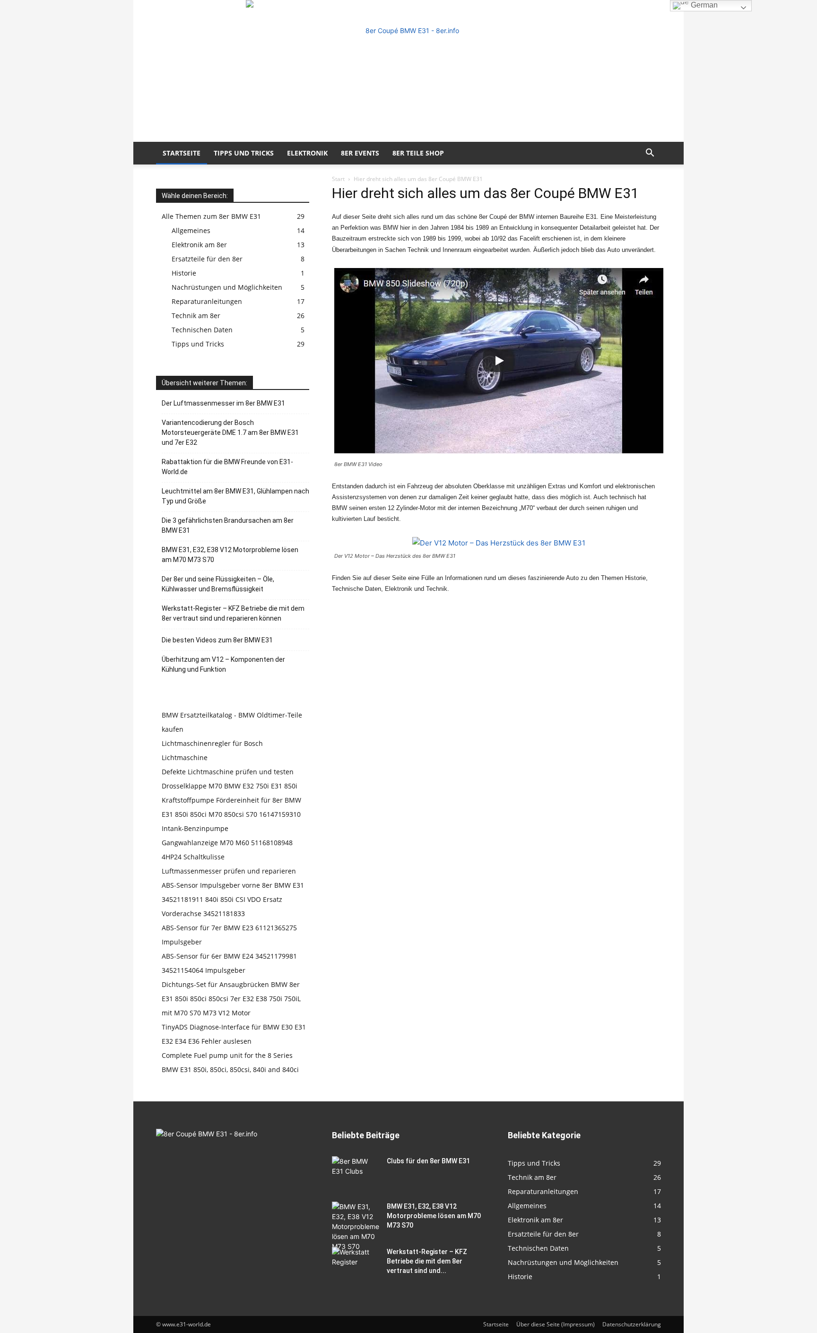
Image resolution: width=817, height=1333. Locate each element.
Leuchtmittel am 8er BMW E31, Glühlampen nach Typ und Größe (235, 496)
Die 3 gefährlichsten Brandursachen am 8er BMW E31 (228, 525)
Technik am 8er (196, 315)
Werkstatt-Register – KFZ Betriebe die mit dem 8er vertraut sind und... (427, 1261)
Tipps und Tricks (244, 152)
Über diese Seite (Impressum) (555, 1324)
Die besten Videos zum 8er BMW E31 (217, 640)
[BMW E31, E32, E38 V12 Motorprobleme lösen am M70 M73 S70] (355, 1226)
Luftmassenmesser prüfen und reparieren (229, 870)
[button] (649, 153)
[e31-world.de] (408, 71)
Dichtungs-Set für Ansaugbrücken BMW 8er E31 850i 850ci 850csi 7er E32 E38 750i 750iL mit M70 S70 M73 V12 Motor (231, 998)
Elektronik (307, 152)
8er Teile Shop (418, 152)
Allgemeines (191, 230)
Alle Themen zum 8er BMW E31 (211, 216)
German (703, 5)
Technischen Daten (202, 329)
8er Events (360, 152)
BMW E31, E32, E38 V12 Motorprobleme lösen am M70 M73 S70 (230, 554)
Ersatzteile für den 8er (207, 258)
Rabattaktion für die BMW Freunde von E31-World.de (227, 467)
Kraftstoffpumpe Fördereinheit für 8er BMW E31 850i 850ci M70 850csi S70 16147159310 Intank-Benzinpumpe (231, 814)
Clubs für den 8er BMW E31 (428, 1161)
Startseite (181, 152)
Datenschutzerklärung (631, 1324)
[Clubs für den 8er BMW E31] (355, 1172)
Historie (184, 272)
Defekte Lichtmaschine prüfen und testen (228, 771)
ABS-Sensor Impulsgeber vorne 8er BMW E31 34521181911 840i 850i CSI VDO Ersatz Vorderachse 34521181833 (233, 899)
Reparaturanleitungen (207, 301)
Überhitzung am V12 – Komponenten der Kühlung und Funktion (223, 664)
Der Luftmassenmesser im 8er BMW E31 (223, 403)
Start (338, 179)
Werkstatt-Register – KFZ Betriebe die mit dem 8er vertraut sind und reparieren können (233, 613)
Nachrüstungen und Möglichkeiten (227, 287)
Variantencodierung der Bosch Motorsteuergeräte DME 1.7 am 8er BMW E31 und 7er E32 (230, 432)
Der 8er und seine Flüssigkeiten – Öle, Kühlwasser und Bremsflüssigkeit (218, 584)
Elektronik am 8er (199, 244)
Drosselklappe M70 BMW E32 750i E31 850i (229, 785)
